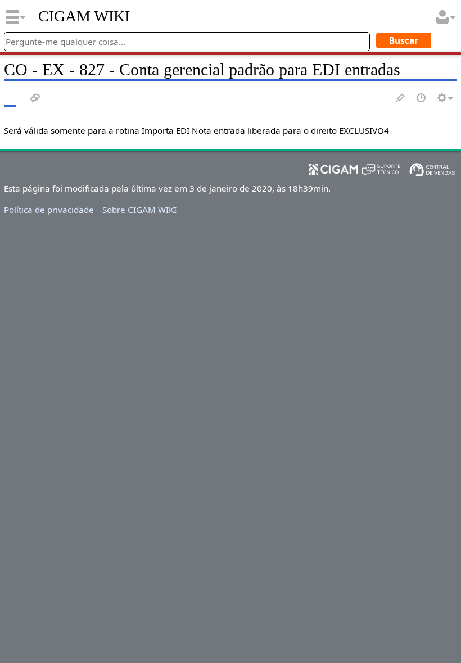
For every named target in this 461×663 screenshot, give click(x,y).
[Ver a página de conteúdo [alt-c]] (10, 98)
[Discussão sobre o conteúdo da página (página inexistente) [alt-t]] (35, 98)
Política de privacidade (49, 209)
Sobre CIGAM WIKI (139, 209)
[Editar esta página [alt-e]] (401, 98)
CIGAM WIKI (84, 16)
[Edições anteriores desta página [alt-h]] (421, 98)
